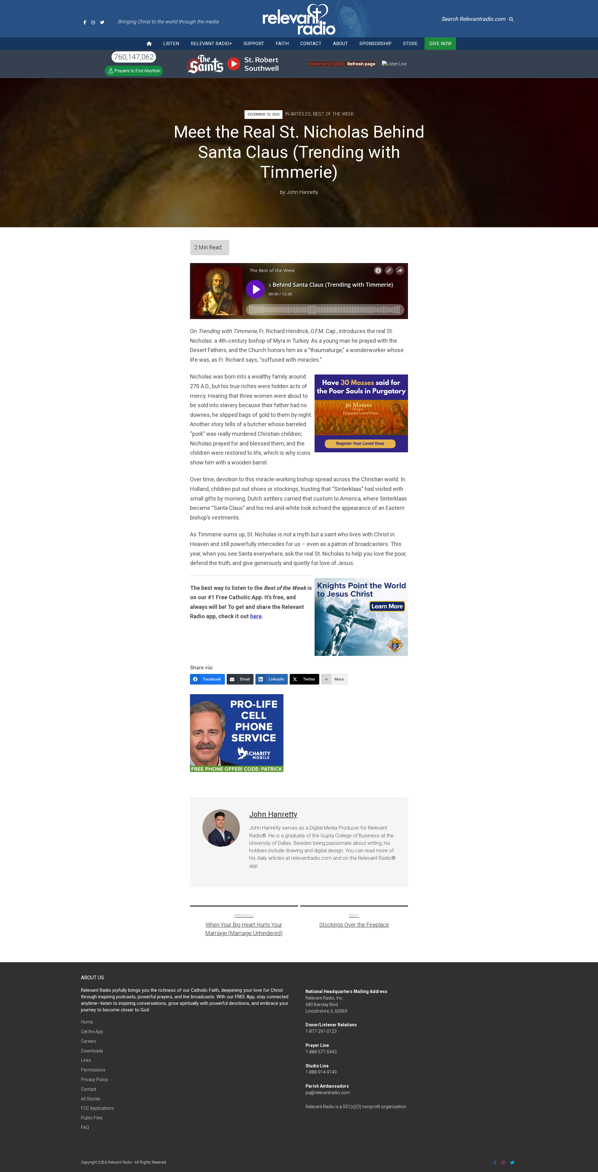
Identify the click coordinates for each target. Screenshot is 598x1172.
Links (86, 1060)
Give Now (440, 43)
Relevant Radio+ (211, 43)
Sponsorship (375, 43)
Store (410, 43)
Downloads (92, 1050)
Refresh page (361, 63)
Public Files (91, 1117)
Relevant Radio (120, 1162)
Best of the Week (333, 114)
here (256, 616)
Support (254, 43)
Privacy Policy (94, 1079)
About (340, 43)
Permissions (93, 1069)
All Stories (90, 1098)
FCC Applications (97, 1108)
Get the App (92, 1031)
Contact (310, 43)
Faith (282, 43)
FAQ (85, 1127)
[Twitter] (102, 22)
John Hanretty (302, 192)
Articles (301, 114)
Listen (171, 43)
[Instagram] (93, 22)
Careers (88, 1041)
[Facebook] (85, 22)
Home (87, 1021)
